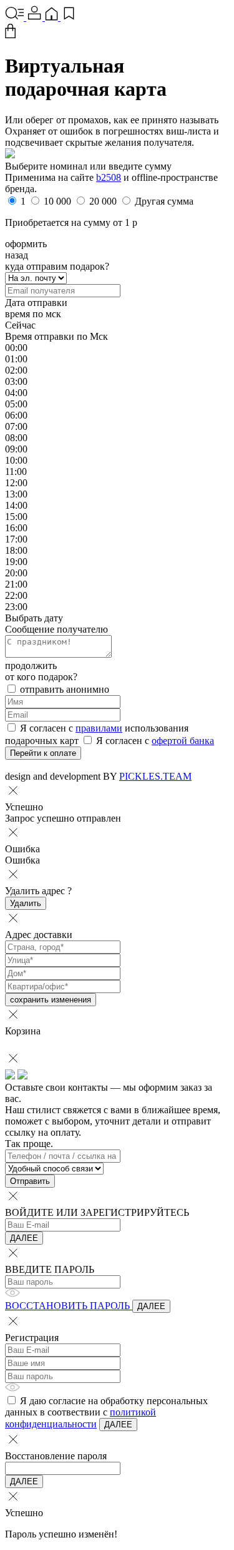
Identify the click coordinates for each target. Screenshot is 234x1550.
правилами (99, 728)
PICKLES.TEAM (155, 776)
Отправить (30, 1181)
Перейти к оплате (43, 753)
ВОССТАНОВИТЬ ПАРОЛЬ (68, 1305)
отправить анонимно (63, 689)
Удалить (25, 903)
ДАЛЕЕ (24, 1238)
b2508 (108, 177)
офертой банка (183, 740)
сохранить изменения (50, 999)
